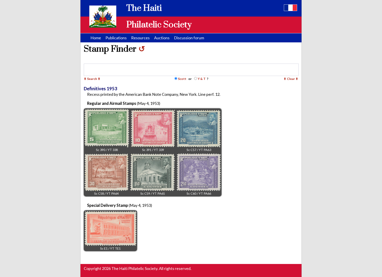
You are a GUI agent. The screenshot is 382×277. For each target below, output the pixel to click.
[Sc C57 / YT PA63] (199, 128)
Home (95, 37)
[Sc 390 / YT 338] (106, 128)
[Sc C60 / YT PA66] (199, 172)
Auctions (162, 37)
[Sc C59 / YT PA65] (152, 172)
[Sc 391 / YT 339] (153, 128)
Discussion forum (189, 37)
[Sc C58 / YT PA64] (106, 172)
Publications (116, 37)
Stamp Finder (114, 49)
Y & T (202, 79)
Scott (182, 79)
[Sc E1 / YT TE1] (110, 228)
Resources (140, 37)
